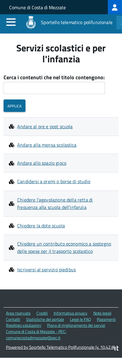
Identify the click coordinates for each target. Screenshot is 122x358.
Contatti (13, 319)
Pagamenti (106, 319)
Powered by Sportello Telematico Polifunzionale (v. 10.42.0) (60, 347)
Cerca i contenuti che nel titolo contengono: (54, 78)
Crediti (42, 313)
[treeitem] (115, 7)
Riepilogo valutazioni (23, 325)
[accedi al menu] (11, 22)
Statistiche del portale (45, 319)
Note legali (102, 313)
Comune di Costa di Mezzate (37, 7)
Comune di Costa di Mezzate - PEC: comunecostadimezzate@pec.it (36, 334)
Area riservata (18, 313)
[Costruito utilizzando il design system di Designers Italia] (115, 349)
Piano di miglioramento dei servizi (76, 325)
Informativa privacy (70, 313)
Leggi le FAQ (80, 319)
